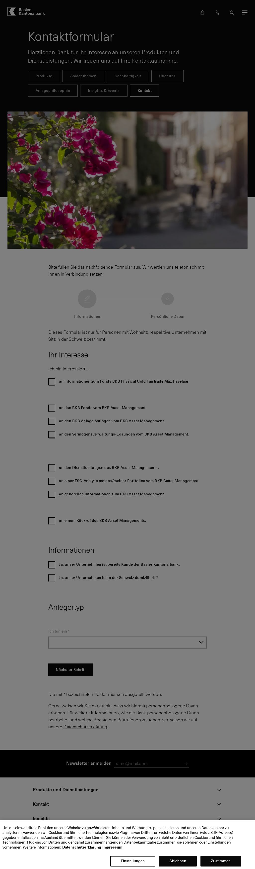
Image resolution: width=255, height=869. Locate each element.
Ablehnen (177, 861)
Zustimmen (221, 861)
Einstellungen (133, 861)
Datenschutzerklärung (81, 847)
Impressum (112, 847)
